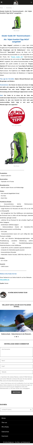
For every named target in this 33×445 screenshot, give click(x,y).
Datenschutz (5, 431)
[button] (1, 323)
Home (1, 7)
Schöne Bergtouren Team (17, 292)
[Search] (31, 2)
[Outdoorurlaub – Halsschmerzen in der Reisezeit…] (16, 321)
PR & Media (5, 427)
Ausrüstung (9, 7)
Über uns (4, 422)
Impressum (5, 436)
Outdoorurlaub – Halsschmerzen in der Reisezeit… (16, 334)
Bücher (4, 418)
